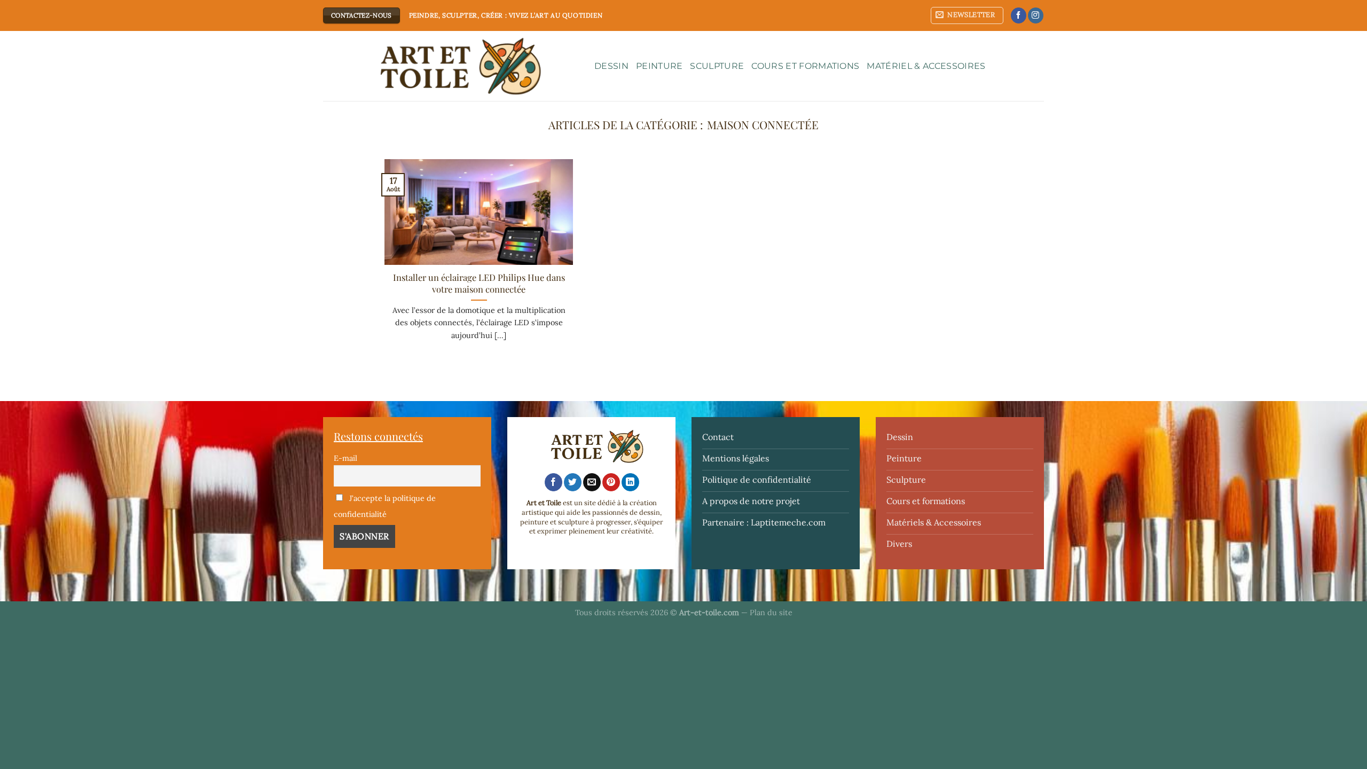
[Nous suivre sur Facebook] (1018, 15)
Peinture (659, 66)
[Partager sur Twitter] (573, 482)
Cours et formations (805, 66)
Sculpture (717, 66)
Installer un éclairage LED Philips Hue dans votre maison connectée (479, 283)
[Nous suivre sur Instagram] (1035, 15)
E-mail (345, 458)
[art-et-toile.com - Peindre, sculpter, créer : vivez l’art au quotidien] (450, 66)
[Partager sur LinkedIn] (630, 482)
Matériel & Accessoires (926, 66)
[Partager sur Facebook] (553, 482)
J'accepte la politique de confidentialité (385, 506)
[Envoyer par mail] (592, 482)
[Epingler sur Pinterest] (611, 482)
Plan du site (771, 612)
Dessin (611, 66)
